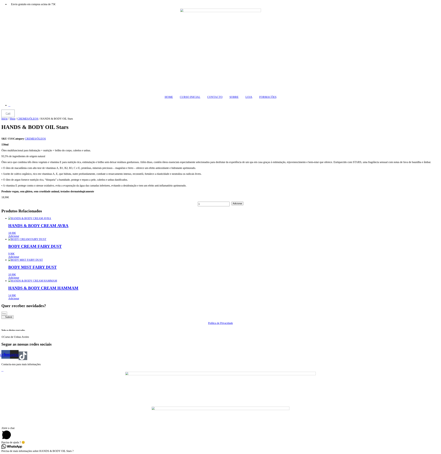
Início (4, 118)
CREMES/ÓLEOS (27, 118)
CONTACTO (215, 96)
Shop (12, 118)
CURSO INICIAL (190, 96)
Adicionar (237, 203)
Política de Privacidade (220, 323)
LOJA (248, 96)
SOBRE (234, 96)
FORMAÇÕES (267, 96)
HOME (169, 96)
